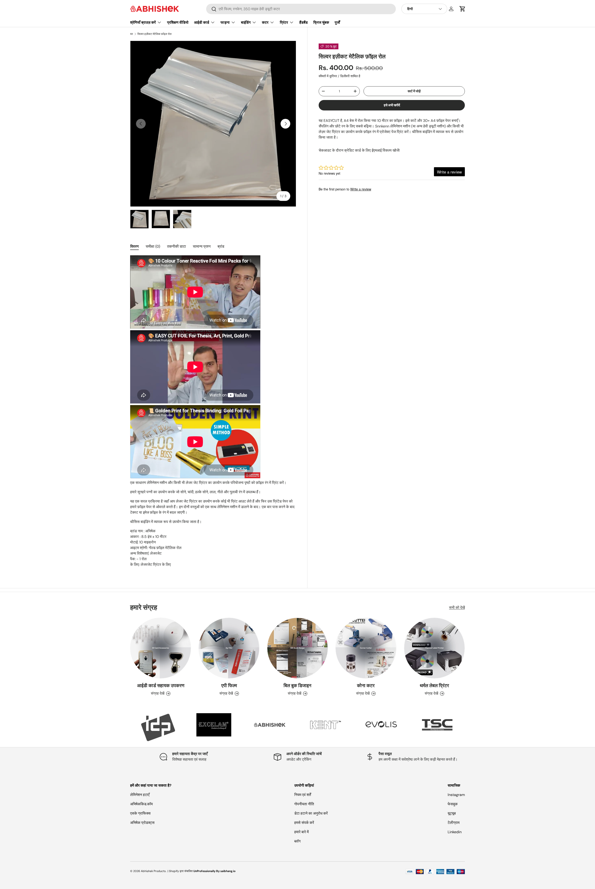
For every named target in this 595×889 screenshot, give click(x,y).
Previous (126, 727)
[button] (462, 9)
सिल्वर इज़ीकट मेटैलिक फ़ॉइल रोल (154, 34)
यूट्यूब (452, 813)
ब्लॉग (297, 841)
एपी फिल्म (229, 686)
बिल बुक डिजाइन (297, 686)
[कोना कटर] (366, 648)
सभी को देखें (457, 607)
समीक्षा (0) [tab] (153, 246)
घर (131, 34)
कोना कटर (366, 686)
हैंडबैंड (303, 22)
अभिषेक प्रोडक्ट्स (142, 822)
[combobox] (301, 9)
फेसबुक (453, 804)
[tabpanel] (213, 411)
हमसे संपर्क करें (304, 822)
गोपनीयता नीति (304, 804)
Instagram (456, 794)
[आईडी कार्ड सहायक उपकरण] (160, 648)
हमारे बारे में (301, 831)
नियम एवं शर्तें (302, 794)
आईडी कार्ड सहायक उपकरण (160, 686)
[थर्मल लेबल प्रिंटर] (434, 648)
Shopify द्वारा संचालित (181, 871)
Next (468, 727)
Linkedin (455, 831)
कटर (265, 22)
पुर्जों (337, 22)
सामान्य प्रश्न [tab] (202, 246)
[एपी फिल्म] (229, 648)
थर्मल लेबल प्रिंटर (434, 686)
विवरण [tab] (134, 246)
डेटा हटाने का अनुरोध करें (311, 813)
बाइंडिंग (246, 22)
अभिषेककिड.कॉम (141, 804)
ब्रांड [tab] (221, 246)
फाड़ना (225, 22)
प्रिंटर (284, 22)
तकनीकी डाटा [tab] (176, 246)
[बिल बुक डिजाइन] (297, 648)
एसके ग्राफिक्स (140, 813)
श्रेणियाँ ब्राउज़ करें (143, 22)
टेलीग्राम (453, 822)
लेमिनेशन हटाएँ (139, 794)
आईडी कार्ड (201, 22)
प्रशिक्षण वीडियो (177, 22)
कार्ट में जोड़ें (414, 91)
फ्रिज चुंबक (321, 22)
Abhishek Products (153, 871)
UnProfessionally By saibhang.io (214, 871)
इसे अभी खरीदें (392, 105)
